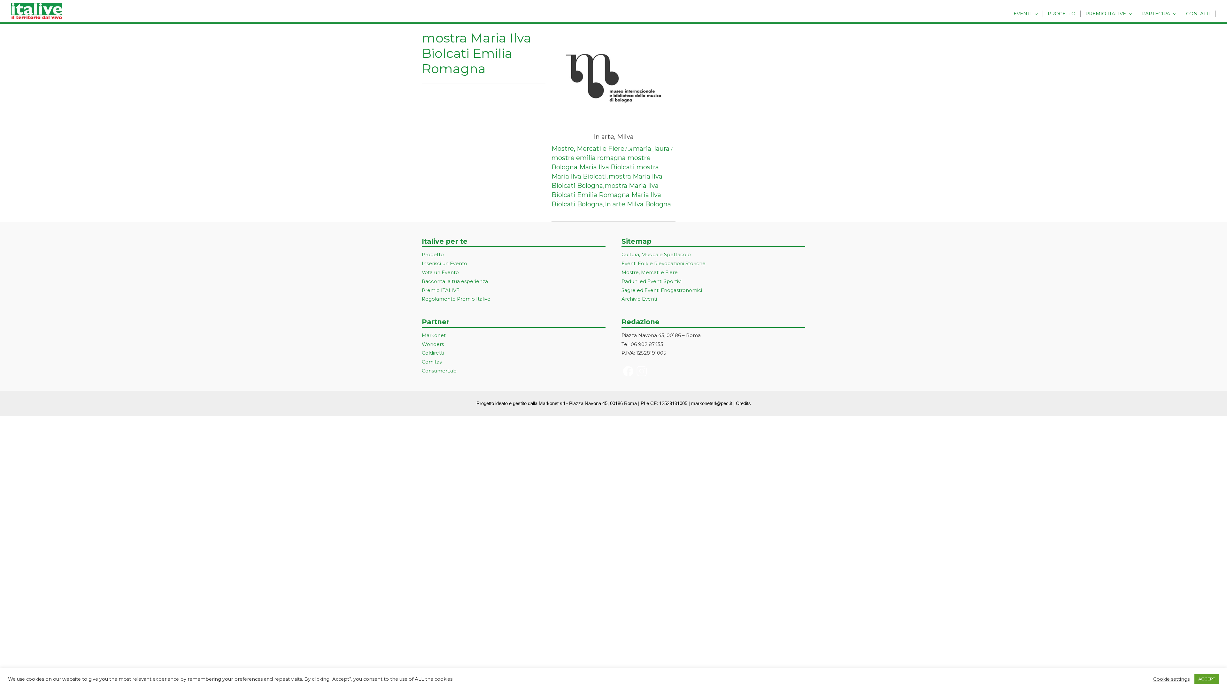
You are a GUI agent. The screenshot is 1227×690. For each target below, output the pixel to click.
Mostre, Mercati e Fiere (588, 148)
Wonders (433, 344)
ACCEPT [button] (1206, 678)
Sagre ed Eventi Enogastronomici (661, 290)
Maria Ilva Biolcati (607, 167)
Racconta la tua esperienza (455, 281)
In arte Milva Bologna (638, 204)
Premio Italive (1105, 14)
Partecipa (1156, 14)
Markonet (434, 335)
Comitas (432, 362)
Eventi (1023, 14)
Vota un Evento (440, 272)
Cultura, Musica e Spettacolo (656, 254)
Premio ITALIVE (440, 290)
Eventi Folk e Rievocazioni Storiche (663, 263)
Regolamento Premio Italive (456, 299)
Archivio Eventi (639, 299)
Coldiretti (433, 353)
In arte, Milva (614, 137)
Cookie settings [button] (1171, 679)
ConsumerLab (439, 371)
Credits (743, 403)
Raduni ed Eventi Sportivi (651, 281)
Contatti (1198, 14)
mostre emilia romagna (589, 158)
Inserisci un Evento (444, 263)
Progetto (1062, 14)
